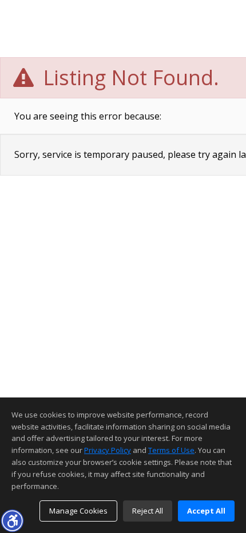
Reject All (147, 511)
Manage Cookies (78, 511)
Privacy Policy (107, 450)
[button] (12, 520)
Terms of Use (171, 450)
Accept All (206, 511)
